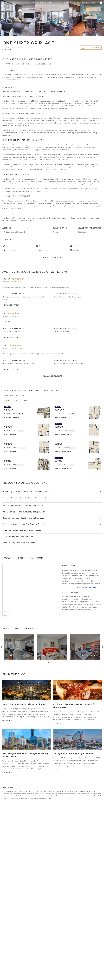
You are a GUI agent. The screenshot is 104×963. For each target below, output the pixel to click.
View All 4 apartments (12, 417)
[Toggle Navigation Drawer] (101, 2)
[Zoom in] (5, 608)
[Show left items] (1, 647)
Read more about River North (88, 587)
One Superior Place (34, 38)
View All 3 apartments (63, 434)
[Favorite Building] (49, 409)
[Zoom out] (5, 611)
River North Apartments (18, 38)
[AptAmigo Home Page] (10, 2)
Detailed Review (11, 305)
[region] (31, 590)
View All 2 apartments (63, 451)
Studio (7, 401)
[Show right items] (102, 647)
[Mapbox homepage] (7, 615)
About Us (80, 2)
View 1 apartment (10, 434)
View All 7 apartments (63, 468)
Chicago (5, 38)
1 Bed (17, 401)
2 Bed (25, 401)
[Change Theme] (3, 2)
